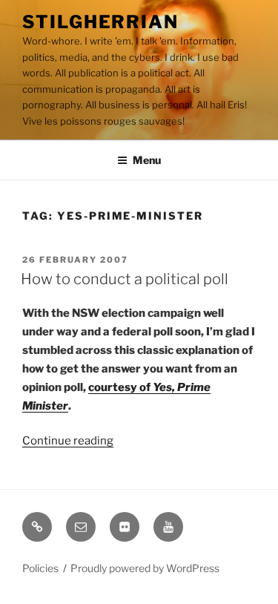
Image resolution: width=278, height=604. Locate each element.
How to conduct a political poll (124, 279)
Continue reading (67, 440)
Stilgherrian (100, 22)
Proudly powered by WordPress (144, 568)
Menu (147, 160)
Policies (40, 568)
